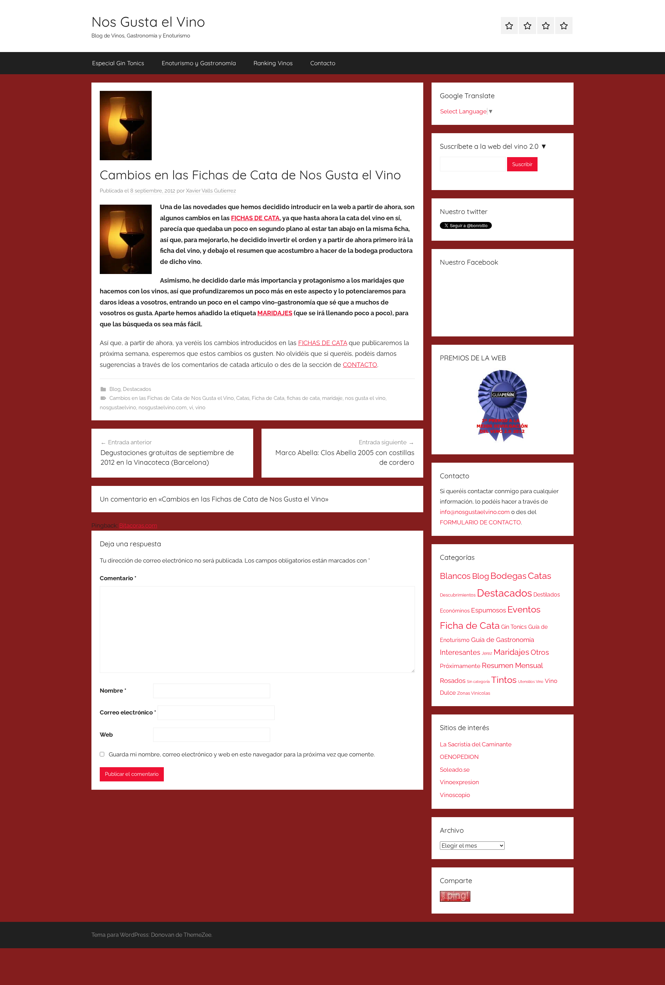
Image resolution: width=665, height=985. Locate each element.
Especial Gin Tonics (118, 63)
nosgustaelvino (118, 407)
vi (191, 407)
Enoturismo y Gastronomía (199, 63)
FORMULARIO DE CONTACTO (480, 522)
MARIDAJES (274, 313)
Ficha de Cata (268, 398)
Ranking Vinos (273, 63)
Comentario (118, 578)
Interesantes (460, 652)
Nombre (113, 690)
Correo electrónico (128, 712)
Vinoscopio (455, 794)
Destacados (137, 389)
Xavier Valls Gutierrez (211, 191)
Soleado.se (455, 769)
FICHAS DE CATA (255, 218)
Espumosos (488, 610)
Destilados (546, 594)
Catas (242, 398)
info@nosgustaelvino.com (475, 511)
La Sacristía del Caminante (476, 744)
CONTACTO (360, 364)
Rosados (453, 680)
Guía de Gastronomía (502, 639)
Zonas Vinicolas (473, 693)
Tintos (504, 680)
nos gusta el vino (365, 398)
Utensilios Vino (530, 681)
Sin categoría (478, 681)
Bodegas (508, 576)
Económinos (455, 611)
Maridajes (511, 652)
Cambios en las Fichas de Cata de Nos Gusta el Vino (171, 398)
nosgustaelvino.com (163, 407)
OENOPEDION (459, 756)
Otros (540, 652)
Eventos (524, 609)
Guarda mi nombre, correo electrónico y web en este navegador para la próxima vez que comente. (242, 754)
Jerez (487, 653)
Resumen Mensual (512, 665)
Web (106, 734)
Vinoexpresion (459, 782)
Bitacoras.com (138, 525)
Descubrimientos (458, 595)
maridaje (332, 398)
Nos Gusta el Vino (148, 21)
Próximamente (460, 665)
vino (200, 407)
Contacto (322, 63)
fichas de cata (303, 398)
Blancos (455, 576)
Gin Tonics (514, 627)
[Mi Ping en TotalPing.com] (455, 899)
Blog (115, 389)
